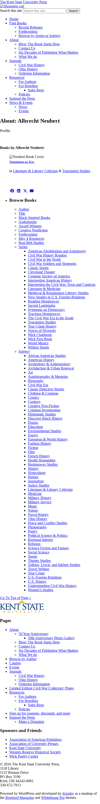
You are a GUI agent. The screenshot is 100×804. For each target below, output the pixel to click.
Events (24, 111)
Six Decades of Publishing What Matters (48, 52)
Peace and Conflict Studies (47, 523)
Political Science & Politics (47, 535)
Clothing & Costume (43, 393)
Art (30, 372)
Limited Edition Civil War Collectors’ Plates (41, 688)
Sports (32, 556)
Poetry (32, 531)
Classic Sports (38, 268)
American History (41, 360)
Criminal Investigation (44, 410)
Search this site (11, 11)
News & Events (21, 103)
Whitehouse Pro (53, 798)
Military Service (39, 502)
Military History (39, 498)
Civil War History (32, 65)
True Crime (36, 573)
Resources (16, 77)
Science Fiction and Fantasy (48, 548)
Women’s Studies (40, 590)
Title (22, 213)
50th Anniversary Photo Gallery (51, 638)
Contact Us (27, 48)
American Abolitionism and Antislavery (57, 251)
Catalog (15, 663)
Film (31, 452)
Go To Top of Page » (15, 598)
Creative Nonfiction (33, 230)
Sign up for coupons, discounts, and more (39, 713)
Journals (15, 61)
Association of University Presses (33, 744)
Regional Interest (40, 540)
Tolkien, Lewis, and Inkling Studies (54, 565)
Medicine (35, 494)
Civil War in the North (44, 259)
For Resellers (28, 86)
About (14, 40)
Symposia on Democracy (46, 310)
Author (24, 209)
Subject (24, 351)
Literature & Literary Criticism (35, 171)
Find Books (18, 23)
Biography (35, 381)
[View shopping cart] (12, 6)
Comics (33, 397)
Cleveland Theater (41, 272)
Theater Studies (39, 561)
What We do (28, 57)
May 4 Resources (31, 239)
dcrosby (68, 793)
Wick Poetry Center (23, 756)
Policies (24, 94)
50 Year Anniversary (34, 634)
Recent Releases (31, 27)
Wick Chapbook (40, 335)
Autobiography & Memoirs (48, 377)
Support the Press (22, 98)
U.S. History (37, 581)
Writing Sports (38, 347)
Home (13, 19)
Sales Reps (36, 90)
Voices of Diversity (42, 331)
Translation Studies (76, 171)
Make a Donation (31, 722)
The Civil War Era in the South (50, 318)
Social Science (38, 552)
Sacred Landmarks (41, 305)
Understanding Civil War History (52, 586)
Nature (33, 510)
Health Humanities (41, 460)
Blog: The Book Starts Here (39, 44)
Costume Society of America (49, 276)
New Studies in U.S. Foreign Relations (56, 297)
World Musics (38, 343)
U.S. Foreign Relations (45, 577)
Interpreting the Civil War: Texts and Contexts (61, 285)
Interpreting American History (50, 280)
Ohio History (28, 69)
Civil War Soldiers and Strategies (52, 264)
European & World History (48, 439)
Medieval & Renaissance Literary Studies (58, 293)
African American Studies (47, 356)
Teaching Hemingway (44, 314)
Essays (33, 435)
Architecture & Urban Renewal (51, 368)
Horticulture (37, 473)
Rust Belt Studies (31, 243)
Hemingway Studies (43, 464)
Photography (37, 527)
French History (39, 456)
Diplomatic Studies (42, 414)
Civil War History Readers (47, 255)
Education (35, 427)
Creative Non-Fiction (43, 406)
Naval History (38, 515)
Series (23, 247)
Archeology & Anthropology (49, 364)
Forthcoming (28, 31)
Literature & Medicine (44, 289)
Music (32, 506)
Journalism (36, 481)
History (33, 469)
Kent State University (25, 748)
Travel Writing (38, 569)
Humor (33, 477)
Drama (33, 423)
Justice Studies (38, 485)
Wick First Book (40, 339)
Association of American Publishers (35, 739)
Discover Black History (45, 418)
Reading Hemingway (43, 301)
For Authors (27, 82)
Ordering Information (34, 73)
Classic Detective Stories (46, 389)
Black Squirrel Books (34, 218)
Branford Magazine (19, 798)
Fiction (33, 448)
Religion (34, 544)
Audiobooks (28, 222)
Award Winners (30, 226)
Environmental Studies (44, 431)
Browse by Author (23, 659)
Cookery (34, 402)
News (23, 107)
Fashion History (39, 443)
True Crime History (42, 326)
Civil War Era (38, 385)
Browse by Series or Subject (39, 36)
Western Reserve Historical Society (35, 752)
